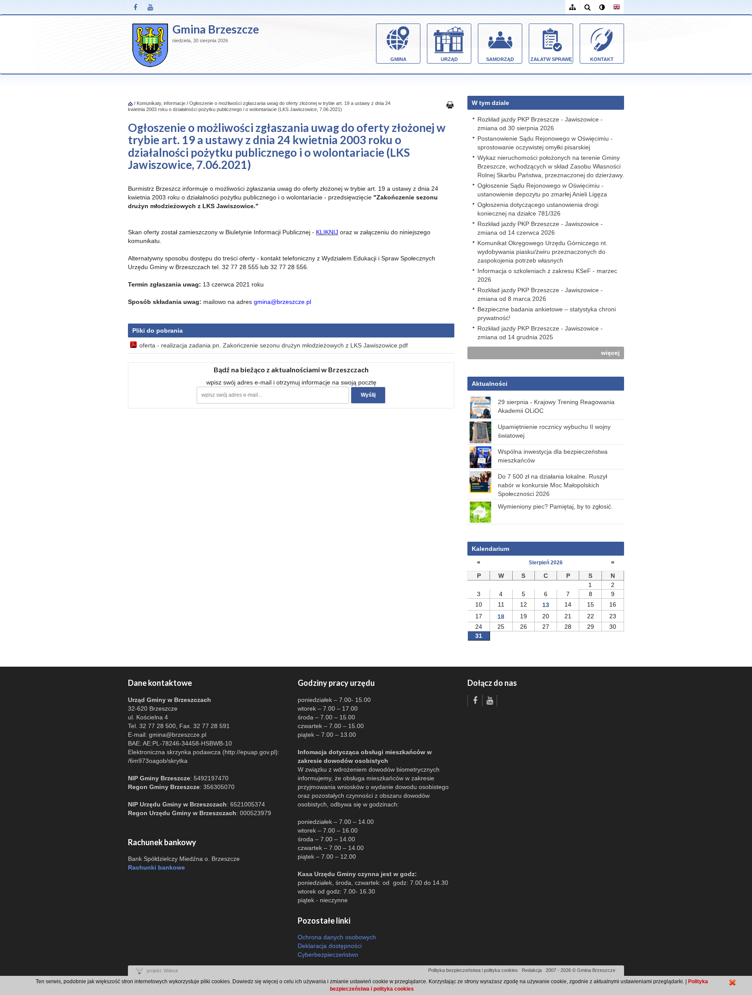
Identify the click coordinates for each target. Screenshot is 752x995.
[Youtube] (150, 7)
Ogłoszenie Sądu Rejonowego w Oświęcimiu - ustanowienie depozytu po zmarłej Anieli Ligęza (542, 190)
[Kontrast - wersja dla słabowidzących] (601, 7)
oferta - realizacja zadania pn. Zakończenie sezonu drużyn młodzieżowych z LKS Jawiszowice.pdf (273, 345)
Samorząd (500, 59)
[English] (616, 7)
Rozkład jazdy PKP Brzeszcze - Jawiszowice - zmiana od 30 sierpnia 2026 (540, 124)
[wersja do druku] (450, 104)
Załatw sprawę (551, 59)
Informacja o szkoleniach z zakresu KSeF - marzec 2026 (547, 275)
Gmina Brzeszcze (215, 29)
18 (500, 616)
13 (545, 604)
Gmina (398, 59)
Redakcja (532, 970)
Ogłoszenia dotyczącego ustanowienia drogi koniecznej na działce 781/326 (537, 209)
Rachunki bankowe (156, 867)
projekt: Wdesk (162, 970)
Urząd (449, 59)
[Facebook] (135, 7)
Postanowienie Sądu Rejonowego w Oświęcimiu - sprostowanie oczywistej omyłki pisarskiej (545, 143)
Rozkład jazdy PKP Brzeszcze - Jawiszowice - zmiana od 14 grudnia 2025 (540, 333)
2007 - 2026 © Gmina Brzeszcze (580, 970)
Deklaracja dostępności (330, 945)
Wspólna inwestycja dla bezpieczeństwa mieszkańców (553, 456)
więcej (610, 352)
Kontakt (602, 59)
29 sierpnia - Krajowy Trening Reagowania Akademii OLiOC (556, 406)
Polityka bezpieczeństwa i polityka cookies (473, 970)
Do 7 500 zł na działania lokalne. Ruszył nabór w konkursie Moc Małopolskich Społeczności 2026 (552, 485)
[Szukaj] (587, 7)
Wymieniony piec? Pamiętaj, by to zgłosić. (555, 506)
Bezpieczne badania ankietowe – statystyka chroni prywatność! (546, 313)
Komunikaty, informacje (161, 103)
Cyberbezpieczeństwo (328, 954)
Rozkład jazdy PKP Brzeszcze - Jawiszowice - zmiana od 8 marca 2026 (540, 294)
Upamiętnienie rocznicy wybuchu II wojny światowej (554, 431)
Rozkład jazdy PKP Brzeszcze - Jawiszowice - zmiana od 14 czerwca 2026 (540, 228)
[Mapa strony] (572, 7)
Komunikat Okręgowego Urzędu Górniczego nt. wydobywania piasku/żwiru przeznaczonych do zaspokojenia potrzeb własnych (542, 251)
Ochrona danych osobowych (337, 937)
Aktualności (489, 383)
